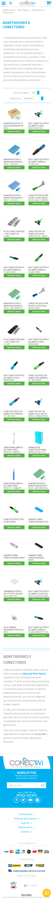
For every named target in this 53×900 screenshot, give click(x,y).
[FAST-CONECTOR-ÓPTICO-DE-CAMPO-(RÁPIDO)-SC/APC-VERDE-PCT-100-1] (38, 617)
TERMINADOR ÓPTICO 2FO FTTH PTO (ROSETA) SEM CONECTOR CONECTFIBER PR (14, 595)
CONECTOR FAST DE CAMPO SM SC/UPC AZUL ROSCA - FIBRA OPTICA (38, 414)
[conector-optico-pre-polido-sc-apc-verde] (38, 185)
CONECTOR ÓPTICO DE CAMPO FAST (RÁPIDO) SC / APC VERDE (37, 378)
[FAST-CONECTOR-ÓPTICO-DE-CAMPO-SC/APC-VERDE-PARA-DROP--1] (38, 114)
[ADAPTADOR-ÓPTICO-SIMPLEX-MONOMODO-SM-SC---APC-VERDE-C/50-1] (38, 474)
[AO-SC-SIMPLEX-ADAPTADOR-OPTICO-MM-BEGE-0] (14, 617)
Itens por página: (21, 92)
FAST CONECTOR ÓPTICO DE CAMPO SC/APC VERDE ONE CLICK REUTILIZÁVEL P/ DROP (38, 127)
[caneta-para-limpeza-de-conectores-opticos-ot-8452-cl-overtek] (14, 438)
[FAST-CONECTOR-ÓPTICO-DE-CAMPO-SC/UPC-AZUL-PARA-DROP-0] (38, 581)
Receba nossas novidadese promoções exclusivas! (26, 776)
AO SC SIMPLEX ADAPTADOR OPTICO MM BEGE (14, 630)
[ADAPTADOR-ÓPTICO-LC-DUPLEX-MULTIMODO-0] (14, 114)
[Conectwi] (27, 5)
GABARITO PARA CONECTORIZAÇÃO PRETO (36, 558)
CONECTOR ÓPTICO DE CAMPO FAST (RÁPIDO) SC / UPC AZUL (13, 414)
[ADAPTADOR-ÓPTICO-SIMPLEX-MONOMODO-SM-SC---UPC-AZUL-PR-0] (14, 149)
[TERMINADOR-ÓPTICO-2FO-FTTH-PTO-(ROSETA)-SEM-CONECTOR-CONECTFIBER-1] (14, 581)
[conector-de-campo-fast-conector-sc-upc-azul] (38, 149)
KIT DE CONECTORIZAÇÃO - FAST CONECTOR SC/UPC (14, 342)
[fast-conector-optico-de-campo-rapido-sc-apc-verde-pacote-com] (38, 257)
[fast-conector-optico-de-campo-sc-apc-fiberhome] (38, 329)
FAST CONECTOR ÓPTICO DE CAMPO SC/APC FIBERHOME (38, 342)
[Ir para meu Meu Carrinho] (48, 2)
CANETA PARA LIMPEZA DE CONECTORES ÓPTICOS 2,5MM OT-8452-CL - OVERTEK (13, 451)
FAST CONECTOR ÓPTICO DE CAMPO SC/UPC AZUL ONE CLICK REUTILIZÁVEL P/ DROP (38, 595)
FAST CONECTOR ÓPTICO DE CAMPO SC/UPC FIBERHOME (14, 378)
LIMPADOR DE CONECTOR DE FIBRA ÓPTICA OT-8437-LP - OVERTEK (37, 451)
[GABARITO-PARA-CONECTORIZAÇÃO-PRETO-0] (38, 545)
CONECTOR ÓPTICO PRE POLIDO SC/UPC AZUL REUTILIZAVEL (38, 306)
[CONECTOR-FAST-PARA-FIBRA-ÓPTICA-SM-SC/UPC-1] (38, 401)
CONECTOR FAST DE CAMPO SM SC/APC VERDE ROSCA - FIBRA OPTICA (37, 235)
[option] (47, 893)
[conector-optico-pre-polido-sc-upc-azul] (38, 293)
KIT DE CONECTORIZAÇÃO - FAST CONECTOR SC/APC (14, 234)
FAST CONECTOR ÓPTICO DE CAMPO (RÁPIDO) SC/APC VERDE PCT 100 (38, 630)
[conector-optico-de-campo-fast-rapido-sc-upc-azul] (14, 401)
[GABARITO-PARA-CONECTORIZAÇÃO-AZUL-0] (38, 510)
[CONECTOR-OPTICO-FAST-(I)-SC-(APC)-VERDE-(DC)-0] (14, 510)
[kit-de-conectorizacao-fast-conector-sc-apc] (14, 221)
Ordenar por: (15, 98)
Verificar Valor (14, 131)
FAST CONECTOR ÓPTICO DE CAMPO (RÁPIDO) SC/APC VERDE (14, 270)
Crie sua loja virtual (9, 897)
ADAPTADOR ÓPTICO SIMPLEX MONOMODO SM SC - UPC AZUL (13, 162)
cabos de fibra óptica (34, 673)
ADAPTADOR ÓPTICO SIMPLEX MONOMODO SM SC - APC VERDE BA (37, 486)
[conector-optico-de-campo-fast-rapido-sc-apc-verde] (38, 365)
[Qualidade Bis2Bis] (13, 888)
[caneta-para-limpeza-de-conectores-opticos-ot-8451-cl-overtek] (14, 474)
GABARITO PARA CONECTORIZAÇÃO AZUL (38, 520)
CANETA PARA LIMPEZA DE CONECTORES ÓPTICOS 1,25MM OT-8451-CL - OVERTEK (13, 487)
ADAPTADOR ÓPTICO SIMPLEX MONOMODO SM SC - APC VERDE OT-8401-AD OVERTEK (13, 307)
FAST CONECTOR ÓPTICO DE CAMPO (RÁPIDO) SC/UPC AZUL (38, 162)
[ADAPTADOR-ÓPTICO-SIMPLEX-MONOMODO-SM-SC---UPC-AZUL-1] (14, 185)
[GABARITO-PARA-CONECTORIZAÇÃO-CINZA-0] (14, 545)
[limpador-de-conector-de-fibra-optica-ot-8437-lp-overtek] (38, 438)
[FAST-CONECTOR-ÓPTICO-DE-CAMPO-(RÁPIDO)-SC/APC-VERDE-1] (14, 257)
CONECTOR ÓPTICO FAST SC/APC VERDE (14, 520)
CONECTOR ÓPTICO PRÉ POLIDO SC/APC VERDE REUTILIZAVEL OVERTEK (38, 198)
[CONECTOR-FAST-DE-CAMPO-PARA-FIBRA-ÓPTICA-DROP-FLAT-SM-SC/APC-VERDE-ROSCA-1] (38, 221)
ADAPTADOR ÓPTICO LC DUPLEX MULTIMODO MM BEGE (14, 126)
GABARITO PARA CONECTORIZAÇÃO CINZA (14, 556)
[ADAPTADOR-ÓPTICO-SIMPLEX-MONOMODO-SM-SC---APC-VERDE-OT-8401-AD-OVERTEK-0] (14, 293)
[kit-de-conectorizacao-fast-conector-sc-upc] (14, 329)
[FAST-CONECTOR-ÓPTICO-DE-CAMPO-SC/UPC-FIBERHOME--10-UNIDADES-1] (14, 365)
